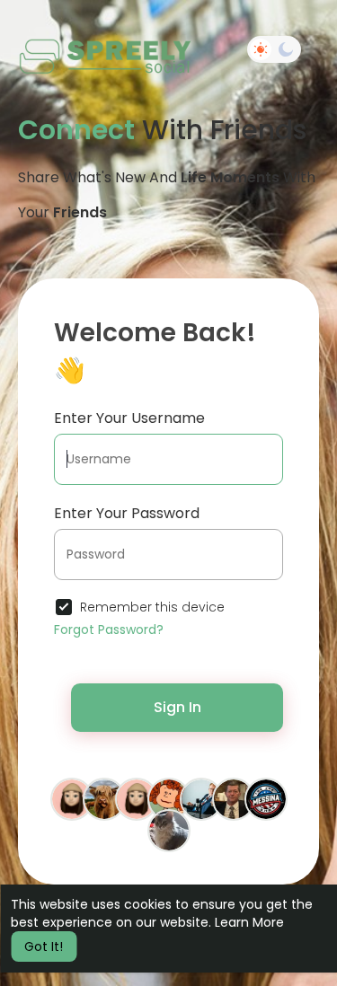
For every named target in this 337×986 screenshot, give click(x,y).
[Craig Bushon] (201, 797)
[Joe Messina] (266, 797)
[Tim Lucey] (233, 797)
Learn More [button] (249, 922)
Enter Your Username (129, 418)
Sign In (177, 707)
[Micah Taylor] (136, 797)
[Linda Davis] (169, 797)
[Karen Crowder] (72, 797)
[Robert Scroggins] (104, 797)
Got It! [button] (43, 946)
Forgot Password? (109, 629)
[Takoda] (169, 829)
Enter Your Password (127, 513)
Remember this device (152, 607)
